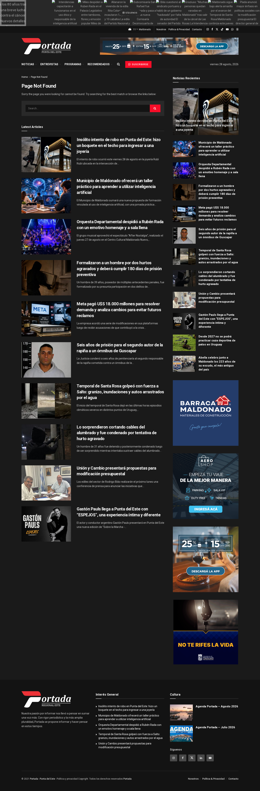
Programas (73, 64)
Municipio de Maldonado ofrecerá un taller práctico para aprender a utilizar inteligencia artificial (116, 186)
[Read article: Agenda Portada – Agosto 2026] (181, 713)
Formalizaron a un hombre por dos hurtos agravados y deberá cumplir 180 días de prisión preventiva (119, 268)
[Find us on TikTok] (222, 29)
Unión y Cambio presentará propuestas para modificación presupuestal (217, 297)
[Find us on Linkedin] (201, 758)
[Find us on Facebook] (212, 29)
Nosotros (161, 29)
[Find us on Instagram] (208, 29)
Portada (127, 779)
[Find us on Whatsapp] (232, 29)
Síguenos (131, 13)
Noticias (28, 64)
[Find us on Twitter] (217, 29)
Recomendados (99, 64)
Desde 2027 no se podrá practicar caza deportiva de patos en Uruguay (217, 340)
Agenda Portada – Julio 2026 (215, 727)
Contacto (197, 29)
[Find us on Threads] (237, 29)
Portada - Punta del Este (42, 779)
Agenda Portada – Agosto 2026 (217, 706)
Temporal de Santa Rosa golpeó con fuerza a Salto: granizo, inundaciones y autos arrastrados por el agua (120, 392)
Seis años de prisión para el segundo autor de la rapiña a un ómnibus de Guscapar (218, 233)
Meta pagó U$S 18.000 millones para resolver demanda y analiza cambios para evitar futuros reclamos (119, 309)
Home (25, 77)
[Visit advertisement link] (169, 46)
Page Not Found (39, 77)
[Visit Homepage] (46, 46)
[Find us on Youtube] (227, 29)
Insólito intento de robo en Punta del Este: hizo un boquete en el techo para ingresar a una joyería (119, 145)
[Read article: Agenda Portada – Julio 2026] (181, 733)
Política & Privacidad (179, 29)
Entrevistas (49, 64)
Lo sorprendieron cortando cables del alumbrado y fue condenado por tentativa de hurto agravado (117, 433)
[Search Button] (118, 64)
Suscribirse (139, 64)
